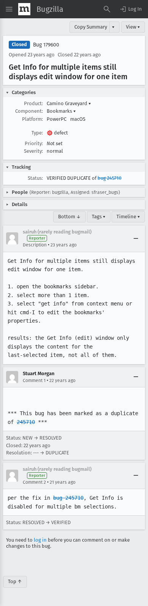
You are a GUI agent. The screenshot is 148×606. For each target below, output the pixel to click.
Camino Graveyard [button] (69, 103)
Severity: (33, 151)
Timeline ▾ (128, 216)
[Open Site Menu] (9, 9)
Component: (29, 111)
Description (35, 245)
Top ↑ (15, 581)
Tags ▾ (98, 216)
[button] (130, 9)
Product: (33, 103)
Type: (37, 133)
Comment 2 (34, 482)
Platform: (32, 119)
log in (40, 540)
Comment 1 (34, 380)
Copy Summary (90, 27)
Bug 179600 (46, 45)
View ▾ (133, 27)
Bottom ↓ (69, 216)
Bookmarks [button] (61, 111)
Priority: (34, 143)
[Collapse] (136, 238)
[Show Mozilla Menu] (24, 9)
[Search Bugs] (107, 9)
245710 (26, 422)
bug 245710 (109, 178)
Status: (35, 178)
